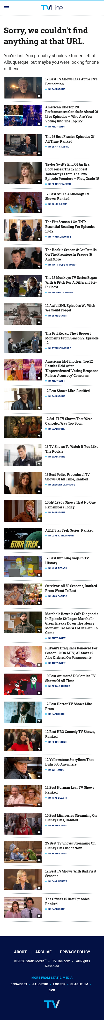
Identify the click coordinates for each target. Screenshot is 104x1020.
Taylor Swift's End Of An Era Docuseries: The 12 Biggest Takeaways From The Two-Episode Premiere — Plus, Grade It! (72, 171)
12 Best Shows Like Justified (67, 390)
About (20, 952)
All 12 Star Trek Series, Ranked (69, 530)
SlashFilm (79, 984)
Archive (43, 952)
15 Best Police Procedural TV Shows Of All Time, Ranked (67, 477)
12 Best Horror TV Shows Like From (68, 706)
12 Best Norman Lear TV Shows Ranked (69, 790)
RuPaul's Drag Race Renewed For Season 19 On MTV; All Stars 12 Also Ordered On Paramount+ (71, 653)
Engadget (19, 984)
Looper (59, 984)
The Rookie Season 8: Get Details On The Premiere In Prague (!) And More (71, 254)
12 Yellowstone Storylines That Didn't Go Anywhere (69, 762)
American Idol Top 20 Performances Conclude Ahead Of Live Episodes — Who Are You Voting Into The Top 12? (71, 114)
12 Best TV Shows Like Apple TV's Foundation (71, 81)
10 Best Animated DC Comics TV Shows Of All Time (70, 678)
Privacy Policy (75, 952)
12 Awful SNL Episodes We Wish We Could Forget (70, 308)
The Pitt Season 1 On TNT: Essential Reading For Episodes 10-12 (70, 226)
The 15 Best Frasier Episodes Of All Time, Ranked (69, 139)
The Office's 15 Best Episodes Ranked (67, 901)
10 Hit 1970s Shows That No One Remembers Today (70, 504)
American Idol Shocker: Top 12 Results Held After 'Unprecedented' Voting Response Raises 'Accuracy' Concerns (71, 368)
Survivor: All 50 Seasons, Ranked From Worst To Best (71, 588)
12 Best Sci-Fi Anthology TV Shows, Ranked (67, 196)
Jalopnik (40, 984)
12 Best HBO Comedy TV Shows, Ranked (70, 734)
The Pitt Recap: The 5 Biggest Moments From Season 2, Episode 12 (71, 338)
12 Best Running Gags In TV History (67, 560)
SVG (52, 990)
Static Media (35, 961)
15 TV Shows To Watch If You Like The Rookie (71, 449)
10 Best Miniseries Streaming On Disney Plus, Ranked (71, 818)
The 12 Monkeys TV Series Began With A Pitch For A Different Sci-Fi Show (71, 282)
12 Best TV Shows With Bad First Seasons (70, 873)
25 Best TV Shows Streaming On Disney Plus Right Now (70, 845)
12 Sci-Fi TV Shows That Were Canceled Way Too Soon (68, 421)
